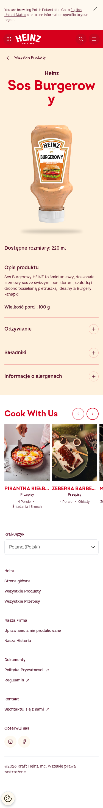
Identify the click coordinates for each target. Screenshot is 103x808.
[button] (8, 39)
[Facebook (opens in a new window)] (24, 742)
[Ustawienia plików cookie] (8, 798)
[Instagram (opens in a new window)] (10, 742)
